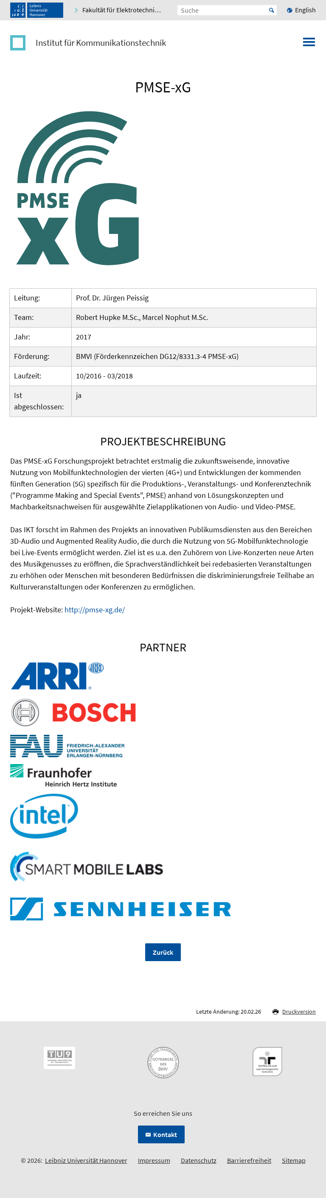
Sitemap (294, 1160)
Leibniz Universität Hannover (86, 1160)
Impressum (154, 1160)
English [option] (305, 10)
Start (272, 10)
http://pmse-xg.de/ (95, 609)
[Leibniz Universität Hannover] (36, 10)
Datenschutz (198, 1160)
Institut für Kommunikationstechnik (101, 43)
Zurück (163, 952)
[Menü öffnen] (309, 44)
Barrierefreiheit (249, 1160)
